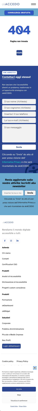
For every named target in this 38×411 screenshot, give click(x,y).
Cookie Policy (14, 406)
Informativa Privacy (11, 162)
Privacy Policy (22, 406)
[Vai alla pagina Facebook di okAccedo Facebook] (4, 240)
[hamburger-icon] (33, 4)
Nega (19, 395)
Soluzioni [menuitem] (7, 15)
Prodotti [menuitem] (7, 11)
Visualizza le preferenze (19, 400)
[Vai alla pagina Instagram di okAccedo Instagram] (11, 240)
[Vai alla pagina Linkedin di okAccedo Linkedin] (17, 240)
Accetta (19, 389)
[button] (35, 368)
